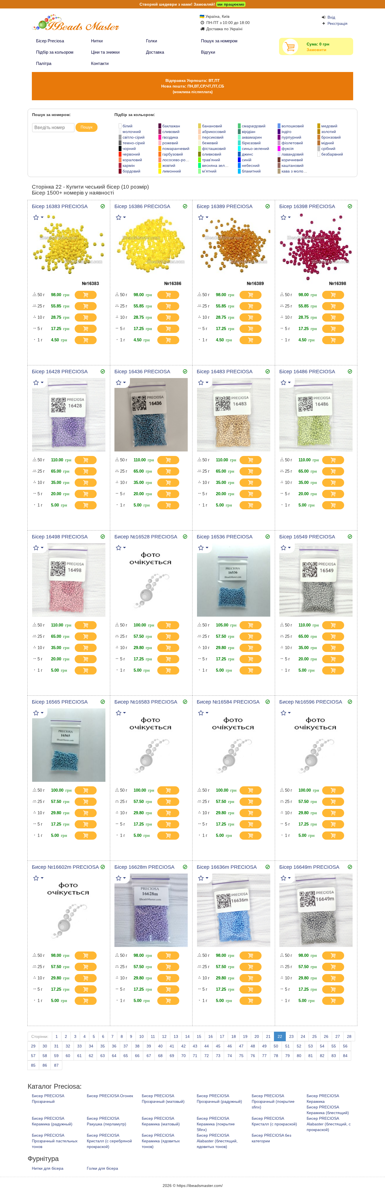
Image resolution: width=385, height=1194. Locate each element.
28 (349, 1036)
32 (68, 1046)
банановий (212, 126)
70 (183, 1055)
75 (241, 1055)
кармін (129, 165)
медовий (329, 126)
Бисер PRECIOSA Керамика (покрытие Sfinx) (216, 1124)
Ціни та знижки (105, 52)
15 (199, 1036)
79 (287, 1055)
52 (299, 1046)
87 (56, 1065)
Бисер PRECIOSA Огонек (110, 1095)
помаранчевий (175, 148)
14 (187, 1036)
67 (149, 1055)
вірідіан (248, 131)
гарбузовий (172, 154)
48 (253, 1046)
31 (56, 1046)
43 (195, 1046)
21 (268, 1036)
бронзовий (331, 137)
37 (125, 1046)
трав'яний (211, 160)
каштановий (293, 165)
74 (229, 1055)
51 (287, 1046)
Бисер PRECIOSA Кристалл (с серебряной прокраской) (109, 1141)
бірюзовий (251, 143)
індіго (286, 131)
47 (241, 1046)
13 (176, 1036)
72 (206, 1055)
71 (195, 1055)
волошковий (293, 126)
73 (218, 1055)
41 (172, 1046)
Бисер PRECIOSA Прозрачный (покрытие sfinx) (273, 1101)
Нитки (97, 40)
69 (172, 1055)
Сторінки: (39, 1036)
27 (337, 1036)
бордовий (131, 171)
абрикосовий (214, 131)
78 (276, 1055)
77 (264, 1055)
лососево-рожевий (179, 160)
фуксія (288, 148)
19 (245, 1036)
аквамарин (252, 137)
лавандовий (293, 154)
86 (45, 1065)
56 (345, 1046)
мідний (327, 143)
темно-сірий (134, 143)
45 (218, 1046)
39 (149, 1046)
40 (160, 1046)
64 (114, 1055)
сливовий (171, 131)
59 (56, 1055)
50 (276, 1046)
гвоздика (170, 137)
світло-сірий (134, 137)
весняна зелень (216, 165)
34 (91, 1046)
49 (264, 1046)
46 (229, 1046)
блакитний (251, 171)
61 (79, 1055)
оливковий (211, 154)
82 (322, 1055)
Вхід (331, 17)
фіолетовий (292, 143)
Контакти (100, 63)
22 (280, 1036)
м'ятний (209, 171)
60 (68, 1055)
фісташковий (214, 148)
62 (91, 1055)
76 (253, 1055)
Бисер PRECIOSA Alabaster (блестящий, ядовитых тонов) (217, 1141)
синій (246, 160)
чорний (129, 148)
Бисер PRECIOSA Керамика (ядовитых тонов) (161, 1141)
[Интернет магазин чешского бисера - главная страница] (86, 24)
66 (137, 1055)
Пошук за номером (219, 40)
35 (102, 1046)
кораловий (132, 160)
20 (257, 1036)
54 (322, 1046)
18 (233, 1036)
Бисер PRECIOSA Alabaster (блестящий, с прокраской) (329, 1124)
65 (125, 1055)
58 (45, 1055)
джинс (247, 154)
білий (127, 126)
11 (153, 1036)
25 (314, 1036)
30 (45, 1046)
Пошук (86, 127)
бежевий (210, 143)
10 (141, 1036)
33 (79, 1046)
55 (333, 1046)
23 (291, 1036)
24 (303, 1036)
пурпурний (291, 137)
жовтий (168, 165)
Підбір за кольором (54, 52)
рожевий (170, 143)
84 (345, 1055)
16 (210, 1036)
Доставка (155, 52)
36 (114, 1046)
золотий (328, 131)
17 (222, 1036)
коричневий (292, 160)
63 (102, 1055)
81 (310, 1055)
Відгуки (208, 52)
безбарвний (332, 154)
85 (33, 1065)
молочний (132, 131)
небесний (251, 165)
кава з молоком (296, 171)
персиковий (213, 137)
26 (326, 1036)
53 (310, 1046)
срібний (328, 148)
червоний (131, 154)
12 (164, 1036)
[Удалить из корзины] (101, 295)
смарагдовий (253, 126)
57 (33, 1055)
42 (183, 1046)
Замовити (316, 49)
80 (299, 1055)
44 (206, 1046)
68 (160, 1055)
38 (137, 1046)
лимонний (171, 171)
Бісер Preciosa (50, 40)
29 (33, 1046)
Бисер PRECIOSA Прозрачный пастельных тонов (55, 1141)
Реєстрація (338, 23)
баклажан (171, 126)
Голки (151, 40)
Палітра (43, 63)
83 (333, 1055)
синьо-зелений (255, 148)
